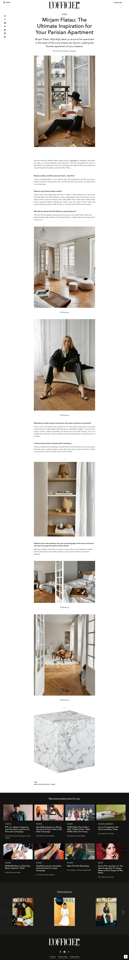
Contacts (53, 957)
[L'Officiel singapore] (64, 5)
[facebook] (4, 19)
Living (64, 14)
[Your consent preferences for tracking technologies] (125, 956)
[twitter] (4, 30)
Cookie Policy (74, 957)
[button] (93, 499)
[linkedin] (4, 26)
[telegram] (4, 37)
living (53, 784)
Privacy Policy (63, 957)
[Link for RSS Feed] (69, 952)
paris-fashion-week (41, 784)
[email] (4, 16)
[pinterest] (4, 23)
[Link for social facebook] (60, 952)
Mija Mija (74, 160)
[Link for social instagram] (64, 952)
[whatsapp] (4, 33)
